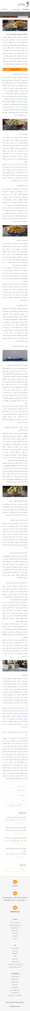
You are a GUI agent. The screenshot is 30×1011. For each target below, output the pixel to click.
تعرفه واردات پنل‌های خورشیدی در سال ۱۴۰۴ (15, 838)
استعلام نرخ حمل (15, 69)
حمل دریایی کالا (15, 979)
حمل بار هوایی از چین (13, 741)
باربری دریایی (15, 984)
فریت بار (8, 509)
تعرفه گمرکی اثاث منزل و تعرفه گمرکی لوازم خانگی (16, 850)
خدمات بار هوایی (20, 716)
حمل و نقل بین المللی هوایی (20, 523)
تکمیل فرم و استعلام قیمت (15, 805)
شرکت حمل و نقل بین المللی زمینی (15, 964)
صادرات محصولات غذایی (21, 99)
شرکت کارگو (15, 959)
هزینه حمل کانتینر (15, 993)
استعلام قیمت (15, 953)
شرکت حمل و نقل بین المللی (19, 474)
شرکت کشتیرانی (15, 961)
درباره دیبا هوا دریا (15, 948)
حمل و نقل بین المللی (15, 922)
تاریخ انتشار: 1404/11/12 (19, 823)
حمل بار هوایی (21, 409)
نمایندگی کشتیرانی (16, 346)
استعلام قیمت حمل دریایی (13, 616)
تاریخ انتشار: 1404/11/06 (19, 844)
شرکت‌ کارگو (24, 594)
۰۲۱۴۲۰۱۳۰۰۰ (5, 9)
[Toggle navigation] (26, 14)
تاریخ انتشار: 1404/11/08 (19, 833)
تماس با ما (15, 951)
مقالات (15, 956)
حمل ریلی (25, 458)
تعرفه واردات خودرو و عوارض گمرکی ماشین (16, 827)
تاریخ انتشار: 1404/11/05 (19, 857)
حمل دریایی (22, 170)
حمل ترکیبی (8, 645)
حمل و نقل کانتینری (15, 928)
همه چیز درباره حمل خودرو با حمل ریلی (16, 817)
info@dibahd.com (15, 912)
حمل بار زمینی (8, 295)
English (27, 9)
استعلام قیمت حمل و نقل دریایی (15, 995)
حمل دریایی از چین (15, 987)
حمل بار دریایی (15, 930)
